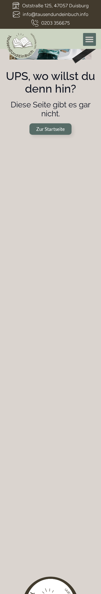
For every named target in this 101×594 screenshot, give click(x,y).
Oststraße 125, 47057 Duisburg (55, 5)
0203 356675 (55, 23)
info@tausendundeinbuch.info (55, 14)
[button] (89, 39)
